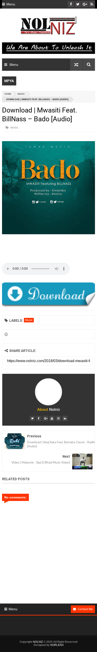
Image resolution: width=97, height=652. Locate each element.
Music (21, 94)
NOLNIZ (38, 641)
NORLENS (57, 645)
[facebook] (39, 418)
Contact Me (85, 609)
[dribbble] (58, 418)
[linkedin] (65, 418)
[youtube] (52, 418)
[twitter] (32, 418)
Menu (10, 4)
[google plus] (45, 418)
